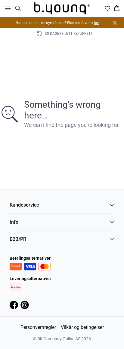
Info (14, 222)
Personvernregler (38, 327)
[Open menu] (6, 8)
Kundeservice (24, 205)
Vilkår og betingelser (82, 327)
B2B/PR (18, 239)
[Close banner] (114, 22)
